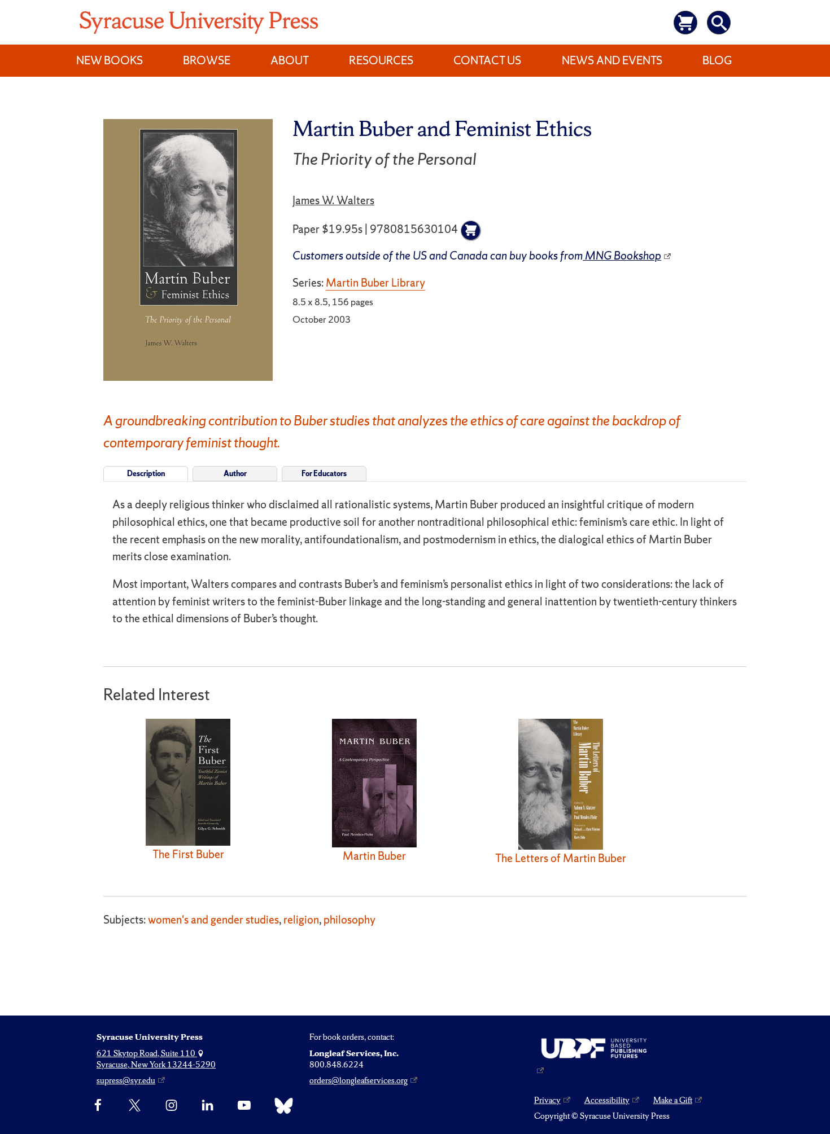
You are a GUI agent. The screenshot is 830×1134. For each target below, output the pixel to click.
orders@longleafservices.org (358, 1080)
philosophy (349, 919)
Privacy (547, 1100)
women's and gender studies (213, 919)
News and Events (612, 60)
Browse (206, 60)
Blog (717, 60)
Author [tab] (235, 473)
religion (301, 919)
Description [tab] (146, 473)
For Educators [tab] (324, 473)
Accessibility (607, 1100)
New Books (109, 60)
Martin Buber (374, 856)
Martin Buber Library (375, 282)
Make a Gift (672, 1100)
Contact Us (487, 60)
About (289, 60)
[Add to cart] (471, 231)
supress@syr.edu (126, 1080)
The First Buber (188, 854)
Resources (381, 60)
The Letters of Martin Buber (560, 858)
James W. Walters (333, 200)
